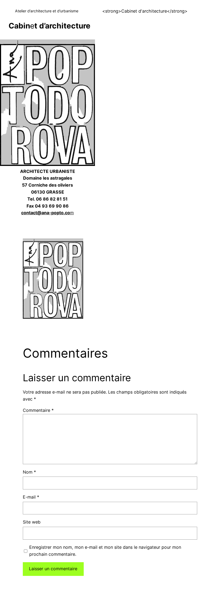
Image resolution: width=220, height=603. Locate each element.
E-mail (31, 497)
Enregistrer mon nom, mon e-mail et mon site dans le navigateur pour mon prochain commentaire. (105, 550)
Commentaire (38, 410)
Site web (32, 522)
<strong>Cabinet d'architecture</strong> (145, 11)
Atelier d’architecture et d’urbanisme (46, 11)
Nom (29, 472)
